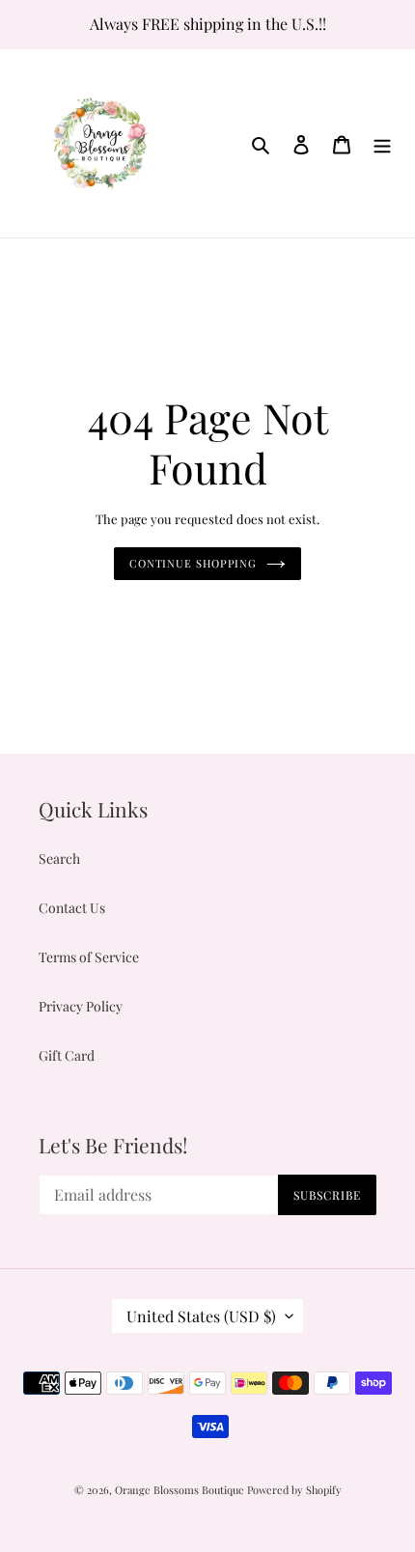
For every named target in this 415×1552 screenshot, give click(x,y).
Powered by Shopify (294, 1490)
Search (59, 858)
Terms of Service (89, 957)
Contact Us (72, 908)
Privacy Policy (81, 1006)
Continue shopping (193, 563)
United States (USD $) (201, 1316)
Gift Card (67, 1055)
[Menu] (382, 143)
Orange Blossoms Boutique (181, 1490)
